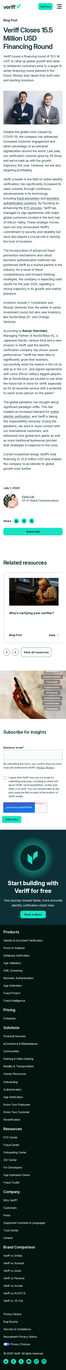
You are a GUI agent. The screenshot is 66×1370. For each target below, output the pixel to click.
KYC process (33, 208)
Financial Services (14, 1036)
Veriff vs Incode (13, 1285)
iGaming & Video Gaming (18, 1058)
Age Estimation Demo (16, 1175)
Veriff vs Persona (13, 1278)
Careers (8, 1238)
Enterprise (9, 1018)
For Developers (12, 1167)
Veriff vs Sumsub (13, 1263)
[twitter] (31, 521)
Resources (12, 1129)
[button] (6, 652)
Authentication (12, 1089)
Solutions (11, 1028)
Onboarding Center (14, 1152)
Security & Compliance (17, 1329)
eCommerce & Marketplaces (20, 1043)
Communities (11, 1051)
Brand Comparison (19, 1247)
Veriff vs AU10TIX (14, 1293)
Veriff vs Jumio (12, 1270)
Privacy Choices (20, 1344)
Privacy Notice (45, 767)
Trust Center (10, 1230)
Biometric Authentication (18, 978)
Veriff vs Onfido (12, 1255)
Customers (10, 1207)
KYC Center (10, 1137)
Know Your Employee (16, 1104)
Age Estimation (12, 985)
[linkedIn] (16, 521)
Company (11, 1192)
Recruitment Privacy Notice (20, 1336)
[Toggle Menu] (59, 6)
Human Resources (14, 1073)
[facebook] (24, 521)
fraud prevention (28, 198)
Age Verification (13, 1097)
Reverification (11, 1119)
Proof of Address (14, 948)
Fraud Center (11, 1145)
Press (6, 1215)
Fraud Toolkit (11, 1182)
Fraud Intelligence (14, 1000)
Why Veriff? (10, 1200)
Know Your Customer (16, 1112)
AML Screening (12, 970)
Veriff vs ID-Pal (13, 1300)
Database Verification (16, 955)
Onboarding (10, 1082)
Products (11, 932)
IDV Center (10, 1160)
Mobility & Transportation (18, 1066)
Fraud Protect (11, 993)
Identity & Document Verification (23, 940)
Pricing (9, 1010)
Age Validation (12, 963)
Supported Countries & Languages (24, 1223)
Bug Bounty (10, 1321)
